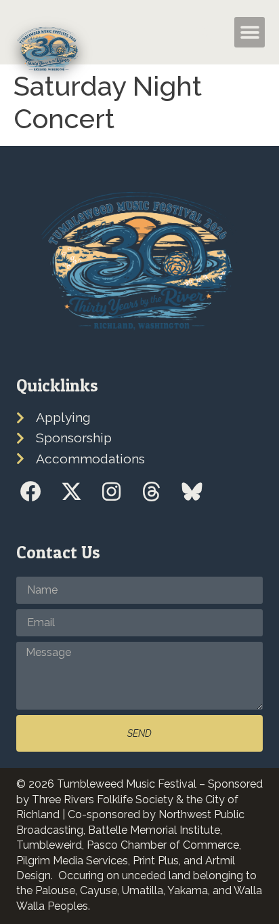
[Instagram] (111, 491)
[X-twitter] (70, 491)
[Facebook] (30, 491)
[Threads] (151, 491)
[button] (204, 33)
